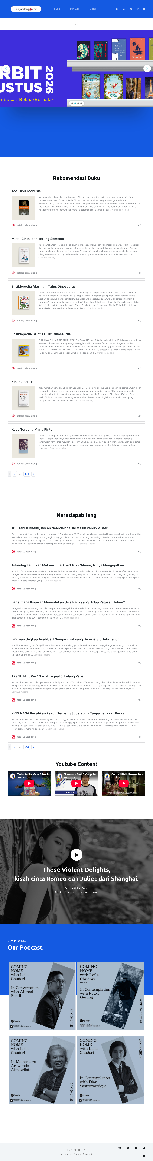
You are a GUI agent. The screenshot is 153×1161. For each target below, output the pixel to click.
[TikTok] (137, 9)
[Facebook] (117, 9)
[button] (6, 68)
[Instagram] (131, 9)
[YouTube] (144, 9)
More (92, 9)
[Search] (76, 24)
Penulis (74, 9)
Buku (57, 9)
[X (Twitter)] (124, 9)
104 (27, 473)
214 (27, 747)
